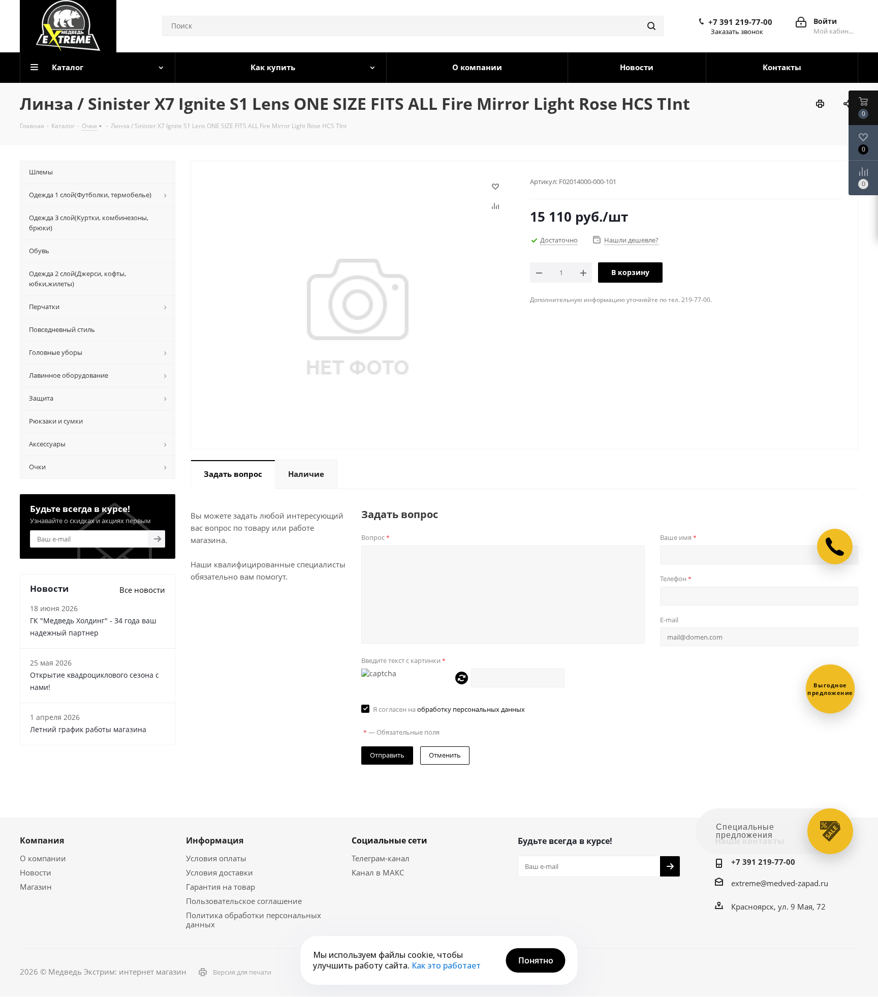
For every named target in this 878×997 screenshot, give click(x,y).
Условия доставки (219, 872)
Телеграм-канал (381, 858)
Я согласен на (449, 709)
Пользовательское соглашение (244, 901)
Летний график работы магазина (88, 729)
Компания (42, 840)
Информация (214, 840)
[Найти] (651, 26)
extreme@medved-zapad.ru (779, 883)
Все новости (142, 590)
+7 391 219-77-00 (740, 21)
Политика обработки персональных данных (253, 919)
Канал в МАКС (378, 872)
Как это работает (446, 965)
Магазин (36, 887)
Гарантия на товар (220, 887)
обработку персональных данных (471, 709)
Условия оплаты (216, 858)
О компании (43, 858)
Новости (35, 872)
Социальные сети (389, 840)
